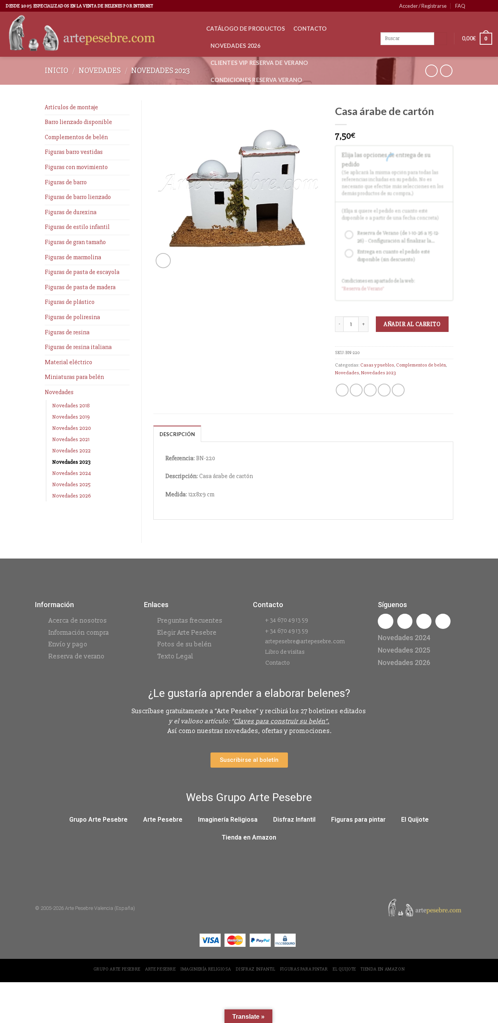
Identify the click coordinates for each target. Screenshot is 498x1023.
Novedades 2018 (71, 405)
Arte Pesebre (162, 819)
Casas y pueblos (377, 365)
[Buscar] (440, 38)
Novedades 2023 (160, 70)
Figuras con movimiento (76, 167)
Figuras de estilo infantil (77, 227)
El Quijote (415, 819)
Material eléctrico (68, 362)
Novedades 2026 (235, 45)
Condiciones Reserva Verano (256, 80)
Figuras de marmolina (73, 257)
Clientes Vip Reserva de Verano (259, 62)
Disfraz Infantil (294, 819)
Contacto (309, 28)
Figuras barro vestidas (74, 152)
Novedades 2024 (71, 473)
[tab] (177, 434)
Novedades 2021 (70, 439)
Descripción (177, 434)
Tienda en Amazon (249, 837)
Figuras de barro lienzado (78, 197)
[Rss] (423, 621)
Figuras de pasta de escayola (82, 272)
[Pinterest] (443, 621)
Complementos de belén (76, 137)
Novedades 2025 (71, 484)
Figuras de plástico (70, 302)
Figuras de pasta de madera (80, 287)
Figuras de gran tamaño (75, 242)
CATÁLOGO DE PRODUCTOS (245, 28)
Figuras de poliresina (72, 317)
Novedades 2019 (71, 417)
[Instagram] (404, 621)
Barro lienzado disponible (78, 122)
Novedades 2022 (71, 450)
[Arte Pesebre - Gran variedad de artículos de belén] (100, 34)
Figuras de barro (66, 182)
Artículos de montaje (71, 107)
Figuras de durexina (70, 212)
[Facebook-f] (385, 621)
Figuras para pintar (358, 819)
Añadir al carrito (412, 324)
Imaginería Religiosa (228, 819)
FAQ (460, 6)
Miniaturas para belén (74, 377)
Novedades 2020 (71, 428)
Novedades (100, 70)
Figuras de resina (67, 332)
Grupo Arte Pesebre (98, 819)
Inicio (56, 70)
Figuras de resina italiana (78, 347)
